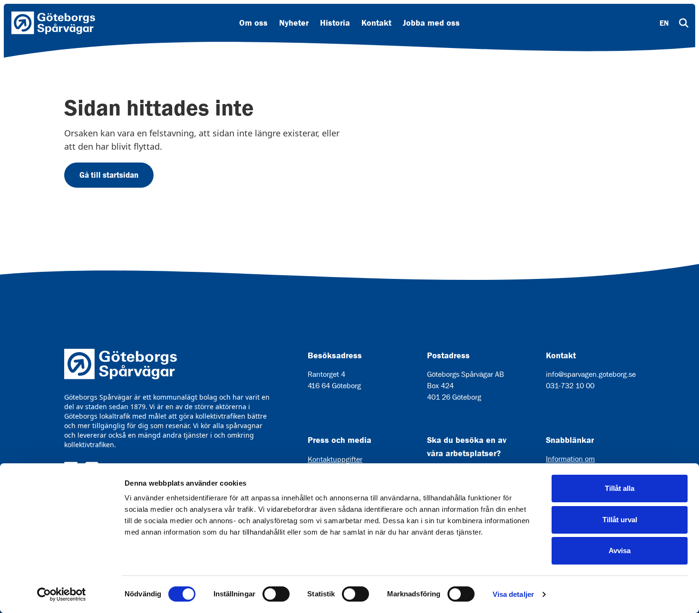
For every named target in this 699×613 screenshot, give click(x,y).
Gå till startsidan (108, 175)
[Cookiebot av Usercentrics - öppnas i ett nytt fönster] (61, 594)
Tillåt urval (619, 520)
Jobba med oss (431, 23)
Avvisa (620, 550)
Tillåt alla (619, 488)
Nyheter (294, 23)
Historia (335, 23)
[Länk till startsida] (53, 22)
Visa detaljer (513, 594)
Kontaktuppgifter (335, 459)
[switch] (276, 594)
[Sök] (684, 23)
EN (664, 23)
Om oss (253, 23)
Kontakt (376, 23)
